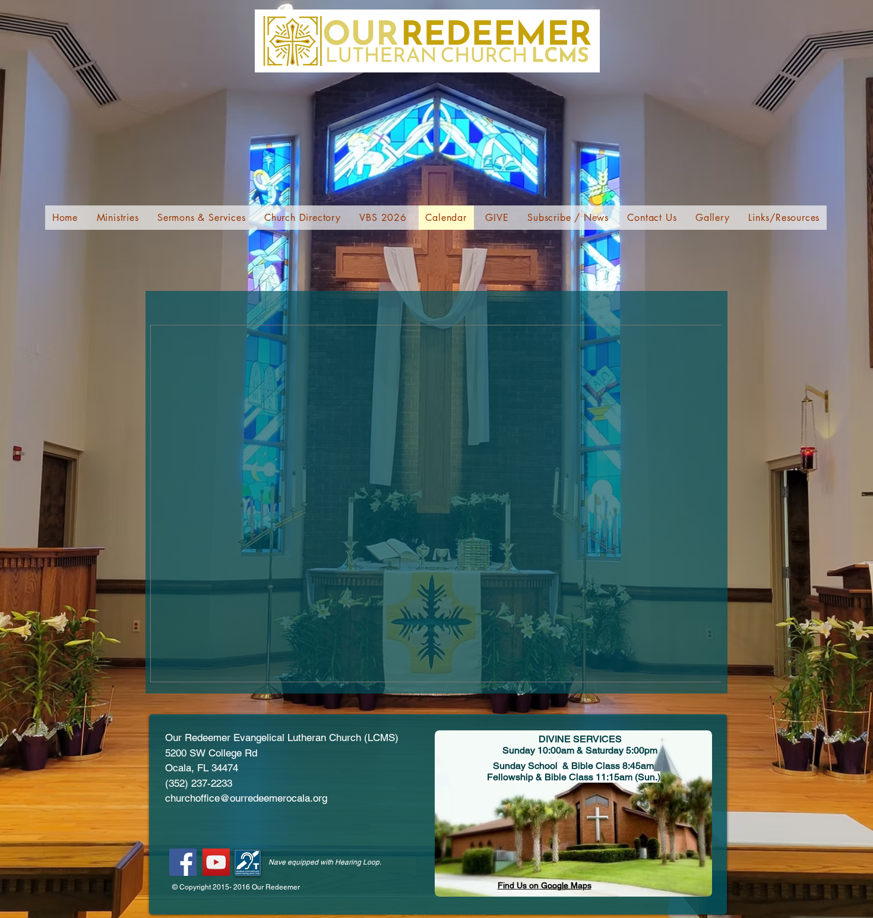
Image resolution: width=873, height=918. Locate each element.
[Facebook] (183, 862)
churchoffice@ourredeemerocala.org (246, 798)
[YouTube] (216, 862)
